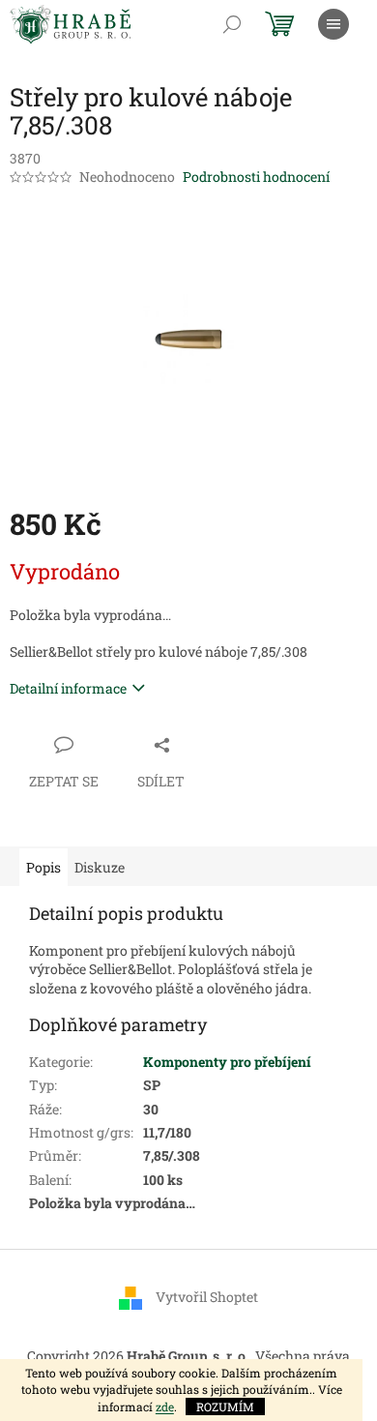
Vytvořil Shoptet (207, 1297)
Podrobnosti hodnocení (256, 176)
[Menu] (333, 24)
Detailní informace (68, 688)
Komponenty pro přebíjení (227, 1061)
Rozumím (225, 1406)
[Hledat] (232, 24)
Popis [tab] (43, 867)
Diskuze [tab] (99, 867)
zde (165, 1406)
